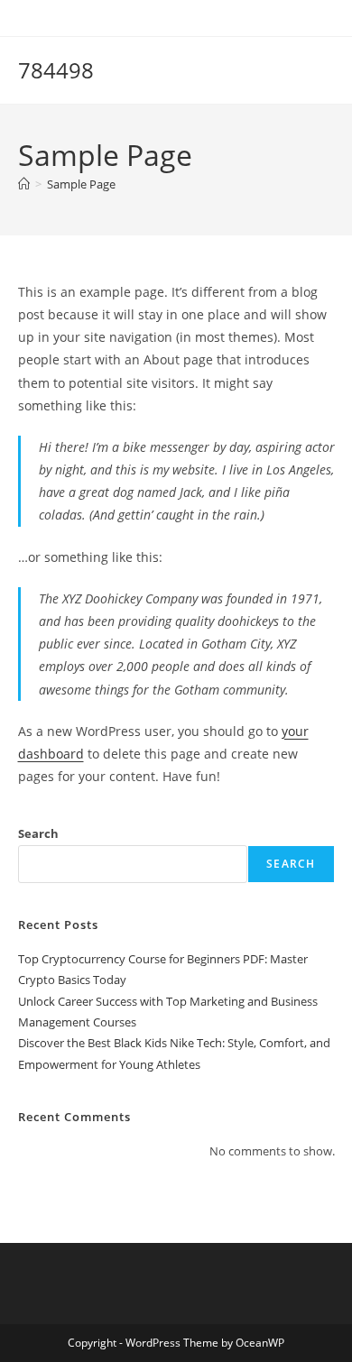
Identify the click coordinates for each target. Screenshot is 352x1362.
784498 (56, 70)
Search (38, 833)
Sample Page (81, 184)
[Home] (24, 184)
